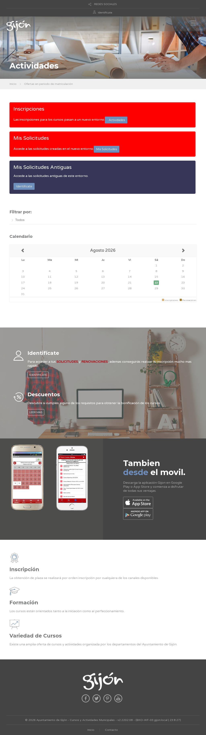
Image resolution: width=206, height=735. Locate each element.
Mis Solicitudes (31, 138)
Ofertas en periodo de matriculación (48, 84)
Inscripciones (28, 109)
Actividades (116, 120)
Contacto (111, 730)
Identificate (105, 12)
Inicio (12, 84)
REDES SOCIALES (105, 4)
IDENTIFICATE (38, 374)
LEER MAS (35, 412)
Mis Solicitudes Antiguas (42, 167)
